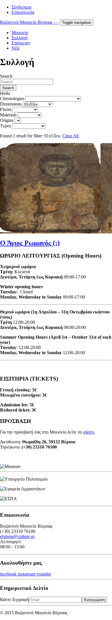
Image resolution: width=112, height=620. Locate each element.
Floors (5, 109)
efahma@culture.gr (17, 536)
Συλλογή (19, 37)
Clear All (70, 135)
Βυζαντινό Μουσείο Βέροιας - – (29, 22)
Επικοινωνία (22, 12)
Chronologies (12, 98)
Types (5, 125)
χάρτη (88, 432)
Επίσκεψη (20, 42)
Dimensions (11, 104)
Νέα (15, 48)
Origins (6, 120)
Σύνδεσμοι (21, 7)
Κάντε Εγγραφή (14, 599)
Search (6, 76)
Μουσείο (19, 32)
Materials (8, 114)
